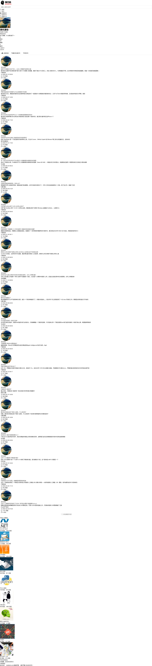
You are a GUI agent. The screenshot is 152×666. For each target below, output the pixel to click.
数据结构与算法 (4, 542)
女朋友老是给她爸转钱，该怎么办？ (11, 183)
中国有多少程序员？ (6, 389)
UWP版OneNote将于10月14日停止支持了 (12, 206)
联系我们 (2, 665)
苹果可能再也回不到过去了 (8, 366)
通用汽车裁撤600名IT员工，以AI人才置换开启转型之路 (16, 69)
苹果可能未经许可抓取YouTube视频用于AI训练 (14, 92)
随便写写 (3, 15)
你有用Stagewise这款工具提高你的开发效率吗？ (14, 137)
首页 (2, 11)
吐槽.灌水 (2, 605)
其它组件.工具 (4, 656)
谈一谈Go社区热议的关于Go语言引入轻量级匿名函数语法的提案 (18, 160)
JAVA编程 (2, 554)
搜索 (2, 9)
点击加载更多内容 (66, 514)
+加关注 (2, 48)
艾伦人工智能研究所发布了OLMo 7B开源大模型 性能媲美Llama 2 (19, 503)
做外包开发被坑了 (6, 298)
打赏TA (2, 49)
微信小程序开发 (4, 621)
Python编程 (3, 588)
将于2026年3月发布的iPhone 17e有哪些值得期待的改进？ (17, 115)
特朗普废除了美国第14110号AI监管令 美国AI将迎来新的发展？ (18, 229)
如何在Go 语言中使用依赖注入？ (10, 435)
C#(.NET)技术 (4, 529)
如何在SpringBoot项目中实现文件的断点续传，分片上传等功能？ (19, 275)
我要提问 (3, 13)
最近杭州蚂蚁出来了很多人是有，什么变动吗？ (14, 412)
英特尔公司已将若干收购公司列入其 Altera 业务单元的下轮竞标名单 (19, 252)
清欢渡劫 (3, 67)
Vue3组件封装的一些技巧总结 (9, 320)
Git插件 (2, 639)
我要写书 (3, 16)
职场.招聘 (2, 571)
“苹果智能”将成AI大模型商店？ (9, 343)
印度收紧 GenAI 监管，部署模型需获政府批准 (13, 480)
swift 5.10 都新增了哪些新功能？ (10, 458)
